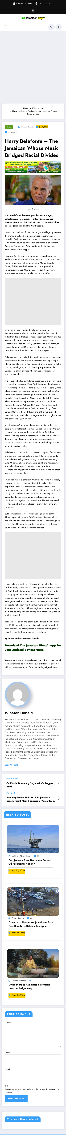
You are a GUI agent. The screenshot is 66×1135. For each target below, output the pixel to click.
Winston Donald (27, 127)
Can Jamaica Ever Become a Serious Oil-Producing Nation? (29, 862)
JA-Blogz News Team (21, 856)
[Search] (51, 27)
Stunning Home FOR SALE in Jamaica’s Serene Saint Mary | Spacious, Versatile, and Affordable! (31, 799)
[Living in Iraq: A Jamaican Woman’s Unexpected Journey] (33, 963)
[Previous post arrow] (59, 783)
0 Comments (12, 132)
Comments (9, 1022)
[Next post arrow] (59, 799)
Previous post (12, 779)
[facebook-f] (33, 10)
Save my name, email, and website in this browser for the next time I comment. (33, 1091)
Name (7, 1052)
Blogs (9, 127)
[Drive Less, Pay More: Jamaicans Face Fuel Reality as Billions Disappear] (33, 901)
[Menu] (5, 27)
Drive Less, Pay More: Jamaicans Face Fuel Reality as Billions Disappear (30, 924)
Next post (10, 793)
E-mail (7, 1069)
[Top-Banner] (33, 166)
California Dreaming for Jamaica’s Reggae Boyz (29, 785)
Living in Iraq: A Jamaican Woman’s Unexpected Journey (29, 986)
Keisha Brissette (19, 980)
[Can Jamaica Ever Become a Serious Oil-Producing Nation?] (33, 838)
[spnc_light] (58, 27)
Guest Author (18, 918)
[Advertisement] (33, 67)
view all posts (11, 765)
